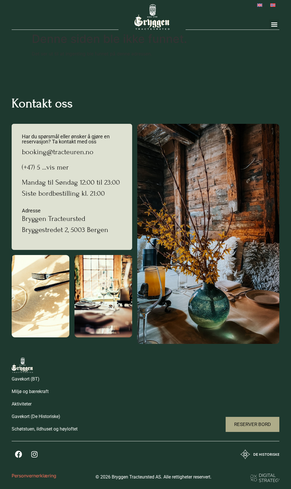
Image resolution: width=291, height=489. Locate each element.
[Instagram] (34, 454)
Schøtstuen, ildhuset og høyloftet (45, 429)
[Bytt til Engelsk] (259, 5)
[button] (274, 24)
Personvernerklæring (34, 475)
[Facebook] (19, 454)
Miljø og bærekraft (30, 391)
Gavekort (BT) (26, 379)
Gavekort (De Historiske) (36, 416)
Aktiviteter (22, 404)
